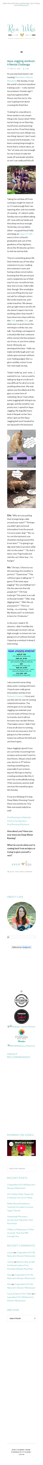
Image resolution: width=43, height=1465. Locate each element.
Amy (9, 1274)
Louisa (10, 1252)
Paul (9, 1284)
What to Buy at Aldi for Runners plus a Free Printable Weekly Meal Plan (21, 1265)
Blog (12, 872)
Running (28, 872)
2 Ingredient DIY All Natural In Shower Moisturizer (21, 1297)
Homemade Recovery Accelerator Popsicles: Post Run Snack (20, 1220)
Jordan (10, 1261)
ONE (13, 320)
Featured (19, 872)
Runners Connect (15, 696)
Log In (21, 1454)
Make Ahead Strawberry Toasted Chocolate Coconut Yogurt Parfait (20, 1207)
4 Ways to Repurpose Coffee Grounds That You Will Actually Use (20, 1233)
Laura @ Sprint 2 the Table (19, 1293)
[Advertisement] (25, 1362)
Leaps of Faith (25, 234)
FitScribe (26, 1452)
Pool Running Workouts (18, 824)
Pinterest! (24, 5)
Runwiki (21, 31)
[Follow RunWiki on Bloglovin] (21, 948)
